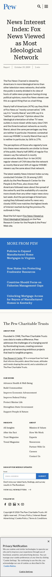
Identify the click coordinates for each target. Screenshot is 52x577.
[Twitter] (18, 504)
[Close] (48, 541)
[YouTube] (22, 504)
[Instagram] (10, 504)
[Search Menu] (39, 6)
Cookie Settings (26, 572)
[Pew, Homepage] (9, 6)
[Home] (26, 323)
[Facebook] (5, 504)
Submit (42, 476)
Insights (7, 422)
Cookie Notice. (10, 566)
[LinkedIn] (14, 504)
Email (5, 471)
